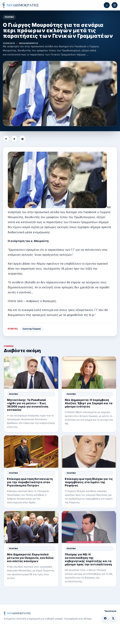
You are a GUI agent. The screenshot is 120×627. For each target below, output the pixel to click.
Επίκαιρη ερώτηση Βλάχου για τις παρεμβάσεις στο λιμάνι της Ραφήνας (89, 482)
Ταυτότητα (110, 611)
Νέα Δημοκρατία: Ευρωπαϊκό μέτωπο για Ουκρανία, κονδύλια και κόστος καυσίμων (30, 558)
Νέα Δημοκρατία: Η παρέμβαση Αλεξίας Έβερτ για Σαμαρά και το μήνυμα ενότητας (88, 403)
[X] (113, 618)
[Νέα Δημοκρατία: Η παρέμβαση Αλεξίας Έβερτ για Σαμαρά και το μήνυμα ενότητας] (89, 372)
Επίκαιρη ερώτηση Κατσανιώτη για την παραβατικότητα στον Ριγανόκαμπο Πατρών (30, 482)
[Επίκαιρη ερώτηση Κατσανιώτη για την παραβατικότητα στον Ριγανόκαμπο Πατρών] (31, 451)
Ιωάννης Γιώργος (32, 328)
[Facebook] (105, 618)
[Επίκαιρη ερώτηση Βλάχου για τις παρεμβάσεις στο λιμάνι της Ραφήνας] (89, 451)
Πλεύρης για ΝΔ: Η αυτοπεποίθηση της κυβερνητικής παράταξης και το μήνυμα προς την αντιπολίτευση (88, 559)
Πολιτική (9, 17)
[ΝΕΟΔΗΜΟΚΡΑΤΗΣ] (20, 5)
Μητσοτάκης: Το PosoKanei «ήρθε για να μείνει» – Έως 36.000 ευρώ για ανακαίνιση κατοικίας (27, 405)
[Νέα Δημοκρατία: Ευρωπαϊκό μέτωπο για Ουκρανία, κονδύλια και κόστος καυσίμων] (31, 527)
